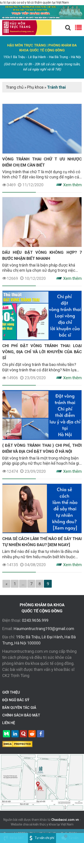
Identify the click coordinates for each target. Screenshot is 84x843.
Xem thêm (72, 184)
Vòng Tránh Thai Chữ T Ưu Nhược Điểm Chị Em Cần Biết (42, 162)
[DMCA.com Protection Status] (17, 743)
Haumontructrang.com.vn (25, 651)
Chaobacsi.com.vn (65, 819)
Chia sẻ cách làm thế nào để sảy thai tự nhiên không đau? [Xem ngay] (42, 541)
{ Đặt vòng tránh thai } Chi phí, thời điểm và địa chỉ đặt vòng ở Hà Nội (42, 448)
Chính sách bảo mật (21, 715)
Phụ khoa (35, 87)
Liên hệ (8, 723)
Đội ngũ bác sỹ (15, 700)
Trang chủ (15, 87)
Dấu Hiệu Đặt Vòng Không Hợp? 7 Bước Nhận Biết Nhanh (42, 255)
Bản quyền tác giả (19, 707)
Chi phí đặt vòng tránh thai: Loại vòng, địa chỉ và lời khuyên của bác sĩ (42, 351)
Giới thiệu (11, 692)
